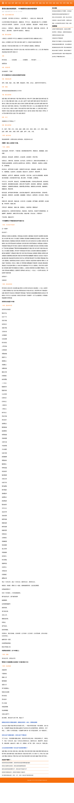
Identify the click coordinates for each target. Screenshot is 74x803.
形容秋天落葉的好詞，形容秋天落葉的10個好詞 (13, 772)
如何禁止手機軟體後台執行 (58, 56)
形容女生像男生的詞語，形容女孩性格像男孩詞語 (14, 766)
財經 (54, 3)
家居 (50, 3)
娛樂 (26, 3)
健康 (16, 3)
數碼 (33, 3)
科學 (64, 3)
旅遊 (57, 3)
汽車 (37, 3)
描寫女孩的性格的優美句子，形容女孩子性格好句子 (14, 769)
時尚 (47, 3)
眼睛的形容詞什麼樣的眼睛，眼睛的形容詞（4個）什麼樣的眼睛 (19, 722)
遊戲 (40, 3)
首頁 (6, 3)
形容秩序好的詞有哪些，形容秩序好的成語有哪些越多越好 (16, 762)
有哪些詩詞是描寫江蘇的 (58, 35)
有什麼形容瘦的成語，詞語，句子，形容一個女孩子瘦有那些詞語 (17, 775)
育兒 (61, 3)
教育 (13, 3)
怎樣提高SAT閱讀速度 (57, 38)
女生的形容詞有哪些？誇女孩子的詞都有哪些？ (15, 748)
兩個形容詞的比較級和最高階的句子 (60, 14)
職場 (68, 3)
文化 (23, 3)
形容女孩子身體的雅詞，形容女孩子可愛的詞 (14, 735)
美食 (43, 3)
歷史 (71, 3)
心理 (30, 3)
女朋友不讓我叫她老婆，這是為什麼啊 (61, 29)
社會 (9, 3)
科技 (19, 3)
